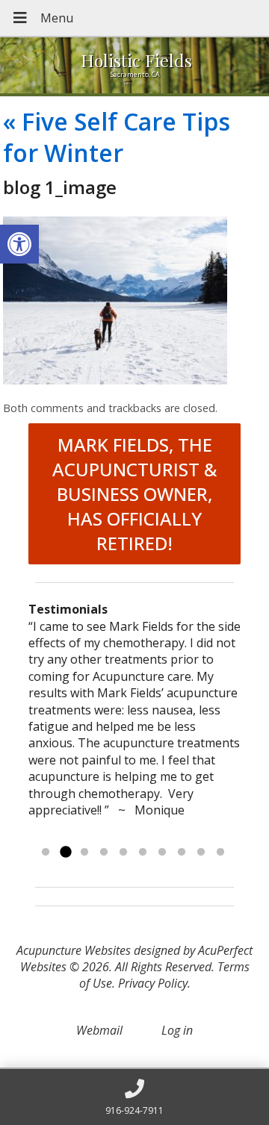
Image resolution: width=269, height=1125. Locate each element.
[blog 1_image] (115, 380)
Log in (177, 1030)
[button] (19, 244)
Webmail (99, 1030)
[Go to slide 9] (201, 852)
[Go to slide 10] (220, 852)
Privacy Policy (153, 983)
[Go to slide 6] (142, 852)
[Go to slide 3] (84, 852)
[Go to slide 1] (45, 852)
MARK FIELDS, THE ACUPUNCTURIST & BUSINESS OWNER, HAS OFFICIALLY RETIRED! (134, 493)
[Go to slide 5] (123, 852)
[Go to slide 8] (181, 852)
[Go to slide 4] (103, 852)
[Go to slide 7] (162, 852)
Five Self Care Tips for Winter (116, 137)
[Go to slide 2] (65, 852)
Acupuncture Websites (73, 950)
